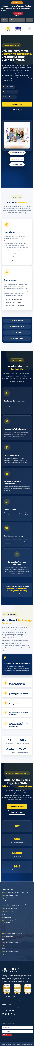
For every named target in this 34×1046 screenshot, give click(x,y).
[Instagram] (14, 1014)
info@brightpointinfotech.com (11, 895)
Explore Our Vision (17, 104)
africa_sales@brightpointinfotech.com (13, 920)
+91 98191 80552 (8, 954)
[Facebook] (8, 1014)
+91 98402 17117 (8, 945)
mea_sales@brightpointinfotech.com (13, 933)
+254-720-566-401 (8, 922)
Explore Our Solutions (17, 812)
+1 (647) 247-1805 (8, 911)
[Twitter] (3, 1014)
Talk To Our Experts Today (17, 806)
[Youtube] (11, 1014)
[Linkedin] (5, 1014)
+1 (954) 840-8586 (8, 898)
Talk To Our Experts (17, 110)
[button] (29, 28)
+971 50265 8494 (8, 936)
